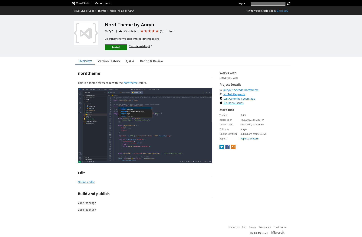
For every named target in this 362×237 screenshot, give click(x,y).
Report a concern (249, 138)
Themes (102, 10)
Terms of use (265, 226)
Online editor (86, 182)
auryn (109, 30)
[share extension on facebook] (228, 148)
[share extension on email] (233, 148)
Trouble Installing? (139, 46)
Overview (85, 61)
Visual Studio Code (84, 10)
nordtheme (130, 83)
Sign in (242, 3)
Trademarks (280, 226)
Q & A (130, 61)
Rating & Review (151, 61)
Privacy (252, 226)
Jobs (244, 226)
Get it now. (282, 10)
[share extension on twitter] (222, 148)
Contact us (234, 226)
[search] (288, 4)
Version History (109, 61)
